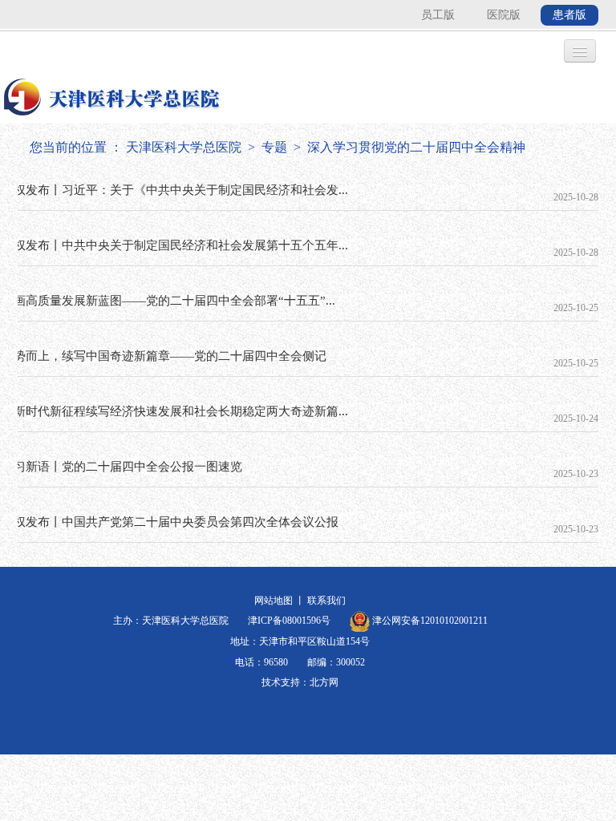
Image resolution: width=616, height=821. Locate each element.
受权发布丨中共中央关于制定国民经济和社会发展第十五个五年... (175, 245)
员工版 (438, 15)
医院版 (504, 15)
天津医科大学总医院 (183, 147)
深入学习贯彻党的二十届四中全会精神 (416, 147)
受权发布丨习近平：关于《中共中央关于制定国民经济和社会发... (175, 190)
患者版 (569, 15)
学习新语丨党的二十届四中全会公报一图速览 (122, 466)
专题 (274, 147)
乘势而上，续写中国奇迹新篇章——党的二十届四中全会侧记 (164, 356)
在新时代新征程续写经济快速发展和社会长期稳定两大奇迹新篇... (175, 411)
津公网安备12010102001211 (429, 620)
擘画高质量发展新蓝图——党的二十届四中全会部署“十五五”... (168, 300)
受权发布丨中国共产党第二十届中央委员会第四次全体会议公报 (170, 522)
